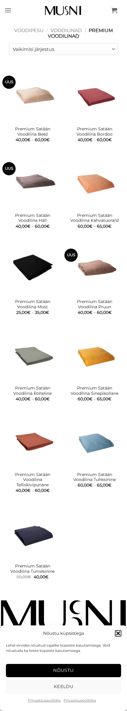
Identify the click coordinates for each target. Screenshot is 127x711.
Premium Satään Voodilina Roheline (32, 391)
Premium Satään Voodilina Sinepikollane (94, 391)
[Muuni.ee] (63, 10)
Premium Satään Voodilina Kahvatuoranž (94, 218)
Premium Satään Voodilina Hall (32, 218)
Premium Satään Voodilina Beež (32, 131)
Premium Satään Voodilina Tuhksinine (94, 477)
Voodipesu (29, 30)
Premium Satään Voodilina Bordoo (94, 131)
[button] (118, 633)
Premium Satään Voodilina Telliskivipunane (32, 479)
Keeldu (64, 686)
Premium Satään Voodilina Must (32, 304)
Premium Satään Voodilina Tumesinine (32, 569)
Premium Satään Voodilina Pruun (94, 304)
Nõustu (63, 670)
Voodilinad (66, 30)
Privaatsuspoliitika (44, 700)
